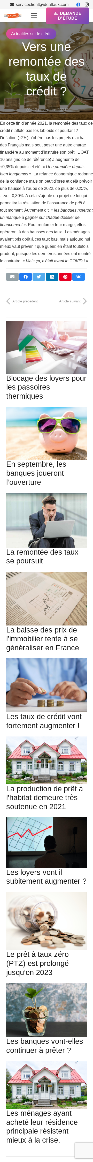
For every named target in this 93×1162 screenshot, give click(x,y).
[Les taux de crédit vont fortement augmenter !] (46, 685)
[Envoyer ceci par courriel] (12, 277)
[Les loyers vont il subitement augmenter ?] (46, 842)
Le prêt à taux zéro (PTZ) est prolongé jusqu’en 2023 (37, 963)
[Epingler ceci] (65, 277)
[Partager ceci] (25, 277)
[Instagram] (86, 5)
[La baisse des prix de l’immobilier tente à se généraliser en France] (46, 598)
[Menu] (34, 15)
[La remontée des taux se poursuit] (46, 520)
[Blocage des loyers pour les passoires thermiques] (46, 347)
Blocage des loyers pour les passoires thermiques (46, 387)
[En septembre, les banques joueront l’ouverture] (46, 433)
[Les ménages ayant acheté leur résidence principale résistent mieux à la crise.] (46, 1085)
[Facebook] (78, 5)
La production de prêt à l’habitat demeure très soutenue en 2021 (44, 798)
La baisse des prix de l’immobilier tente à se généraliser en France (42, 639)
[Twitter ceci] (39, 277)
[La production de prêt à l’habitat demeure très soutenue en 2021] (46, 760)
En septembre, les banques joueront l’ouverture (36, 473)
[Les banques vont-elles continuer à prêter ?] (46, 1010)
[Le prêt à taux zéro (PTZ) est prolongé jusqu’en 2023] (46, 921)
